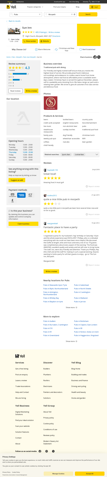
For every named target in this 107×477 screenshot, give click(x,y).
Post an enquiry (21, 374)
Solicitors (47, 398)
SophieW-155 (52, 170)
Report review (94, 186)
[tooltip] (74, 14)
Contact (18, 438)
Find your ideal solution (24, 420)
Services (19, 362)
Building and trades (79, 374)
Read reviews (15, 91)
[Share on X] (99, 57)
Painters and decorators (52, 392)
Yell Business (20, 2)
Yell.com (9, 2)
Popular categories (34, 7)
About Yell (47, 412)
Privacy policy (48, 418)
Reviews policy (49, 435)
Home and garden (78, 398)
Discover (48, 362)
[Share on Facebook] (95, 57)
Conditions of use (50, 429)
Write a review (54, 32)
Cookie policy (48, 423)
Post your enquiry (59, 7)
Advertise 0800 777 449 (91, 2)
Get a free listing (74, 2)
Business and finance (79, 380)
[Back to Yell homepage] (11, 7)
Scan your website (22, 426)
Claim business (23, 224)
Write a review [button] (31, 91)
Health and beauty (78, 392)
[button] (39, 14)
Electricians (47, 386)
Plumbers (47, 374)
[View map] (23, 118)
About (17, 444)
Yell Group (49, 405)
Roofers (46, 380)
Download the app (59, 2)
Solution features (22, 432)
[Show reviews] (17, 68)
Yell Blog (76, 362)
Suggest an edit (17, 180)
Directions (56, 36)
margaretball (52, 223)
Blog (77, 7)
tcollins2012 (52, 195)
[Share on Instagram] (46, 451)
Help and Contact (22, 392)
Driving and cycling (78, 386)
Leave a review (21, 380)
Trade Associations (22, 386)
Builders (46, 369)
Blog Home (75, 369)
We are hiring (20, 398)
